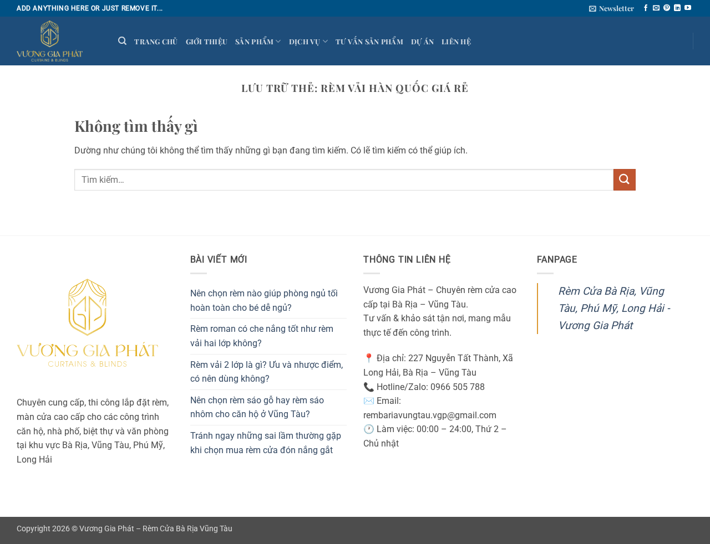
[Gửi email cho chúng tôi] (656, 8)
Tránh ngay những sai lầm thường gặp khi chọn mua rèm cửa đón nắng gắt (265, 442)
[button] (611, 8)
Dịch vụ (305, 41)
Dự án (422, 41)
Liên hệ (456, 41)
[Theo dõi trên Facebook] (645, 8)
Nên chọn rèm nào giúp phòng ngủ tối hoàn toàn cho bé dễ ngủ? (264, 300)
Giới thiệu (207, 41)
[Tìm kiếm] (122, 41)
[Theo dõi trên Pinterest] (666, 8)
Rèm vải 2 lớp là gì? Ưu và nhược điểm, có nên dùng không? (266, 372)
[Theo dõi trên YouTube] (687, 8)
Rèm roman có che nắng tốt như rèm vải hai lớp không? (261, 336)
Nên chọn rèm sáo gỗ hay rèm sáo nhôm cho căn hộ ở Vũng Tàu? (257, 407)
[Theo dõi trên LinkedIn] (677, 8)
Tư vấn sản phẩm (369, 41)
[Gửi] (624, 180)
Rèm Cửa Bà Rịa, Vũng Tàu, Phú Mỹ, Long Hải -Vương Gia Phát (614, 308)
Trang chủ (156, 41)
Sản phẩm (254, 41)
